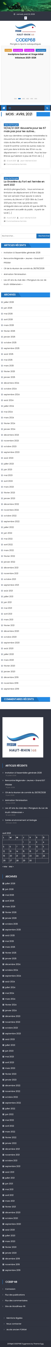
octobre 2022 (10, 515)
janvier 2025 (9, 377)
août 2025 (8, 354)
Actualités (18, 50)
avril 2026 (8, 319)
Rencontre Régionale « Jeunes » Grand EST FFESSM (24, 260)
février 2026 (9, 331)
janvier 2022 (9, 562)
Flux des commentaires (16, 1300)
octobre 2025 (10, 342)
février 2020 (9, 665)
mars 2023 (9, 487)
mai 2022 (8, 538)
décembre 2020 (11, 631)
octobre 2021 (10, 579)
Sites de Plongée (11, 125)
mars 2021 (8, 619)
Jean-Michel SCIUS (28, 160)
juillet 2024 (9, 406)
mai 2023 (8, 475)
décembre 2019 (11, 677)
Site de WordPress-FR (15, 1306)
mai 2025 (8, 360)
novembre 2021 (11, 573)
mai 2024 (8, 411)
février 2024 (9, 423)
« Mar (4, 866)
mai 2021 (8, 608)
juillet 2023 (9, 463)
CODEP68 (25, 40)
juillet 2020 (9, 654)
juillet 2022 (9, 527)
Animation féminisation (15, 274)
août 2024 (9, 400)
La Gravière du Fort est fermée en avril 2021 (24, 183)
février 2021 (9, 625)
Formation (29, 50)
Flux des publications (15, 1294)
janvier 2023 (9, 498)
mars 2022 (9, 550)
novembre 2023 (11, 440)
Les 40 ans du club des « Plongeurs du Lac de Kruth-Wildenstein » (25, 282)
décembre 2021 (11, 567)
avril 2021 (8, 613)
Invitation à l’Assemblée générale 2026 (22, 252)
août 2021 (8, 590)
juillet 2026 (9, 302)
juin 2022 (8, 533)
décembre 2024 (11, 383)
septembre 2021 (11, 585)
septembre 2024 (12, 394)
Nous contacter (14, 1323)
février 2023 (9, 492)
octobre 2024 (10, 388)
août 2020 (8, 648)
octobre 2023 (10, 446)
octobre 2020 (10, 637)
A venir (8, 50)
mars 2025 (9, 365)
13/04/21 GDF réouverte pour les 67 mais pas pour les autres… (25, 129)
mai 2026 (8, 313)
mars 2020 (9, 660)
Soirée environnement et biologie (21, 820)
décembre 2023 (11, 435)
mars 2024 (9, 417)
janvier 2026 (9, 336)
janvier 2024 (9, 429)
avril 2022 (8, 544)
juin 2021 (8, 602)
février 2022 (9, 556)
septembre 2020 (12, 642)
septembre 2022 (11, 521)
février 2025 (9, 371)
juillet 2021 (8, 596)
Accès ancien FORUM (17, 1329)
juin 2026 (8, 308)
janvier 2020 (9, 671)
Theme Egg (38, 1343)
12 (4, 851)
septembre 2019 (11, 689)
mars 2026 (9, 325)
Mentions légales (14, 1318)
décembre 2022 (11, 504)
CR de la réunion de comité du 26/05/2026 (24, 268)
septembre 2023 (11, 452)
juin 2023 (8, 469)
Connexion (10, 1289)
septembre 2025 (11, 348)
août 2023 (8, 458)
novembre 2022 (11, 510)
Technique (40, 50)
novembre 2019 (11, 683)
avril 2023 (8, 481)
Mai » (11, 866)
